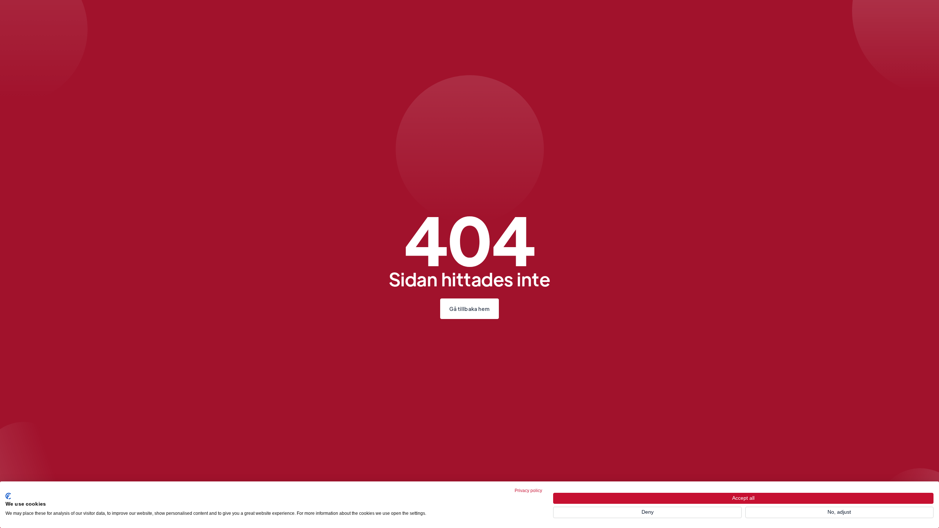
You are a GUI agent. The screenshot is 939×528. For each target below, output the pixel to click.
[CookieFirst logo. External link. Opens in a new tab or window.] (8, 496)
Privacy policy (528, 490)
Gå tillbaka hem (469, 308)
